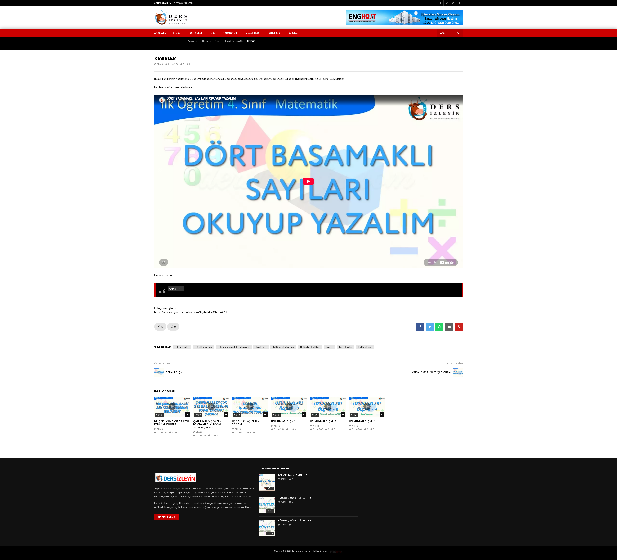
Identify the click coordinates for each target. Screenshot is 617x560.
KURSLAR (293, 33)
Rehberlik (274, 33)
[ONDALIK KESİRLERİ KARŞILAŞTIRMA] (458, 372)
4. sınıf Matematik (233, 41)
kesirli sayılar (345, 347)
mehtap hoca (365, 347)
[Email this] (449, 327)
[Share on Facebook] (420, 327)
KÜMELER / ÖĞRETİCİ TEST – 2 (294, 498)
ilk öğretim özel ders (310, 347)
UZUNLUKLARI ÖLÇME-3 (323, 421)
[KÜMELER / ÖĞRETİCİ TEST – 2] (267, 505)
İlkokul (176, 33)
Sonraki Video (455, 363)
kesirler (329, 347)
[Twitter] (446, 3)
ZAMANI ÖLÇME (174, 372)
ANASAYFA (176, 289)
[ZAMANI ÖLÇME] (159, 372)
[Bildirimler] (459, 3)
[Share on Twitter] (430, 327)
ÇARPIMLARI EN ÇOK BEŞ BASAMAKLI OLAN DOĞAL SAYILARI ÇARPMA (207, 424)
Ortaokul (196, 33)
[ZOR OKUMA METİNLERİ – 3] (267, 482)
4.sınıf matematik (203, 347)
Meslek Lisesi (253, 33)
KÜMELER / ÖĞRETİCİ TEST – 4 (294, 520)
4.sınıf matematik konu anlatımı (233, 347)
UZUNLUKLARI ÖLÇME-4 (362, 421)
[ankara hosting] (336, 551)
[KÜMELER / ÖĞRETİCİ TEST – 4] (267, 528)
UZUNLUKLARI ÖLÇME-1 (284, 421)
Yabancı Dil (230, 33)
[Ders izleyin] (171, 18)
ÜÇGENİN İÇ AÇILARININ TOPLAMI (245, 423)
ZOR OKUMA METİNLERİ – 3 (293, 475)
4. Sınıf (216, 41)
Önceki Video (162, 363)
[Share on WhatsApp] (439, 327)
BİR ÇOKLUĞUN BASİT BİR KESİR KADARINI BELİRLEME (171, 423)
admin (160, 64)
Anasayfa (160, 33)
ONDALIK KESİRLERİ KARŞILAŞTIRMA (431, 372)
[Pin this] (459, 327)
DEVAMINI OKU (165, 516)
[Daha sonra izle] (453, 3)
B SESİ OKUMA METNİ (183, 3)
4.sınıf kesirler (182, 347)
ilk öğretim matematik (283, 347)
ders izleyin (261, 347)
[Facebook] (440, 3)
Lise (213, 33)
